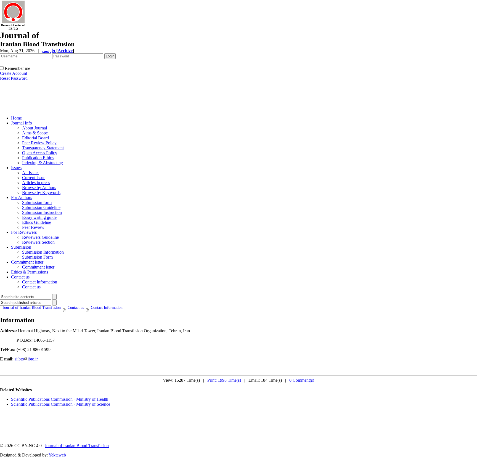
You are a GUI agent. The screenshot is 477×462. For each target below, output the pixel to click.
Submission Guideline (41, 207)
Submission (21, 247)
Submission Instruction (42, 212)
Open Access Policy (39, 152)
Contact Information (39, 282)
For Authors (21, 197)
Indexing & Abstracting (42, 162)
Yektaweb (57, 455)
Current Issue (33, 177)
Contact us (20, 277)
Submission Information (43, 252)
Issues (16, 167)
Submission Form (37, 257)
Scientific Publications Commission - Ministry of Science (60, 404)
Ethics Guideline (36, 222)
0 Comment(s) (301, 380)
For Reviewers (24, 232)
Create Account (13, 73)
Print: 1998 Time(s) (224, 380)
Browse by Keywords (41, 192)
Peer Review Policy (39, 142)
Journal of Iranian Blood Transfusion (77, 445)
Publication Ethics (38, 157)
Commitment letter (27, 262)
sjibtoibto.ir (26, 359)
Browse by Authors (39, 187)
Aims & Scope (35, 133)
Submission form (37, 202)
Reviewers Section (38, 242)
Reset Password (14, 78)
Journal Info (21, 123)
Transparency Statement (43, 147)
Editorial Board (35, 138)
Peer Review (33, 227)
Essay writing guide (39, 217)
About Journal (34, 128)
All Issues (30, 172)
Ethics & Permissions (29, 272)
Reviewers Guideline (40, 237)
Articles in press (36, 182)
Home (16, 118)
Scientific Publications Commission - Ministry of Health (59, 399)
